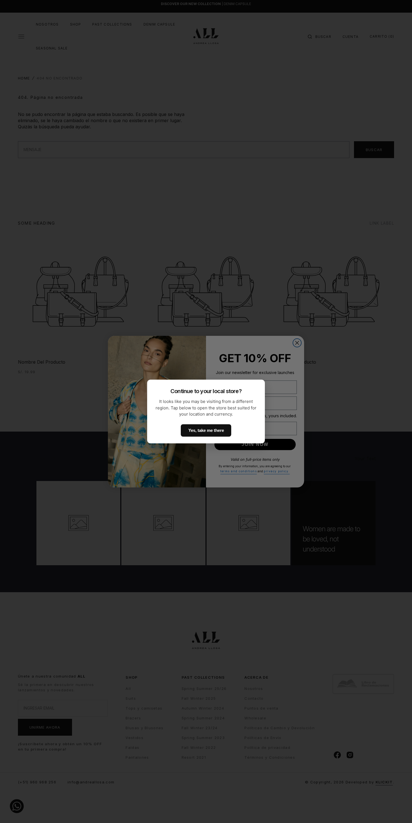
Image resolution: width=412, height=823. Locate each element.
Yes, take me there (206, 430)
